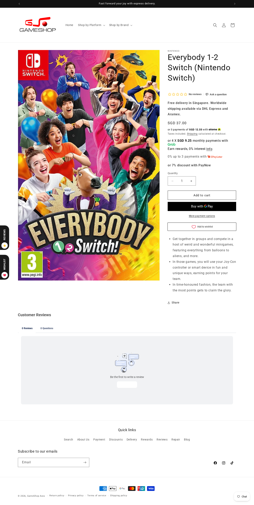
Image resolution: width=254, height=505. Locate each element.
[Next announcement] (234, 4)
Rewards (147, 439)
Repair (175, 439)
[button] (91, 25)
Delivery (132, 439)
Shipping (192, 133)
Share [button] (175, 302)
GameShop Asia (36, 496)
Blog (187, 439)
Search (68, 439)
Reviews (162, 439)
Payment (99, 439)
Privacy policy (76, 495)
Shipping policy (118, 495)
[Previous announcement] (19, 4)
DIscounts (116, 439)
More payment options (202, 216)
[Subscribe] (84, 462)
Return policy (56, 495)
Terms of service (96, 495)
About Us (83, 439)
